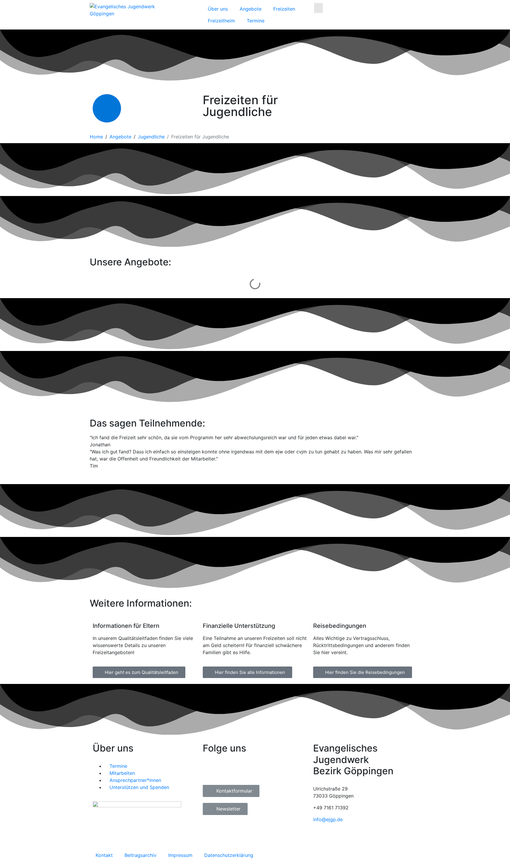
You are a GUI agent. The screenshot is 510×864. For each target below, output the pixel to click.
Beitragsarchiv (140, 855)
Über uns (218, 9)
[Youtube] (242, 769)
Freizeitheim (221, 21)
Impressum (180, 855)
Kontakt (104, 855)
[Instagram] (226, 769)
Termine (255, 21)
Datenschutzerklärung (228, 855)
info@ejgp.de (328, 819)
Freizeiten (284, 9)
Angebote (250, 9)
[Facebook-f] (210, 769)
